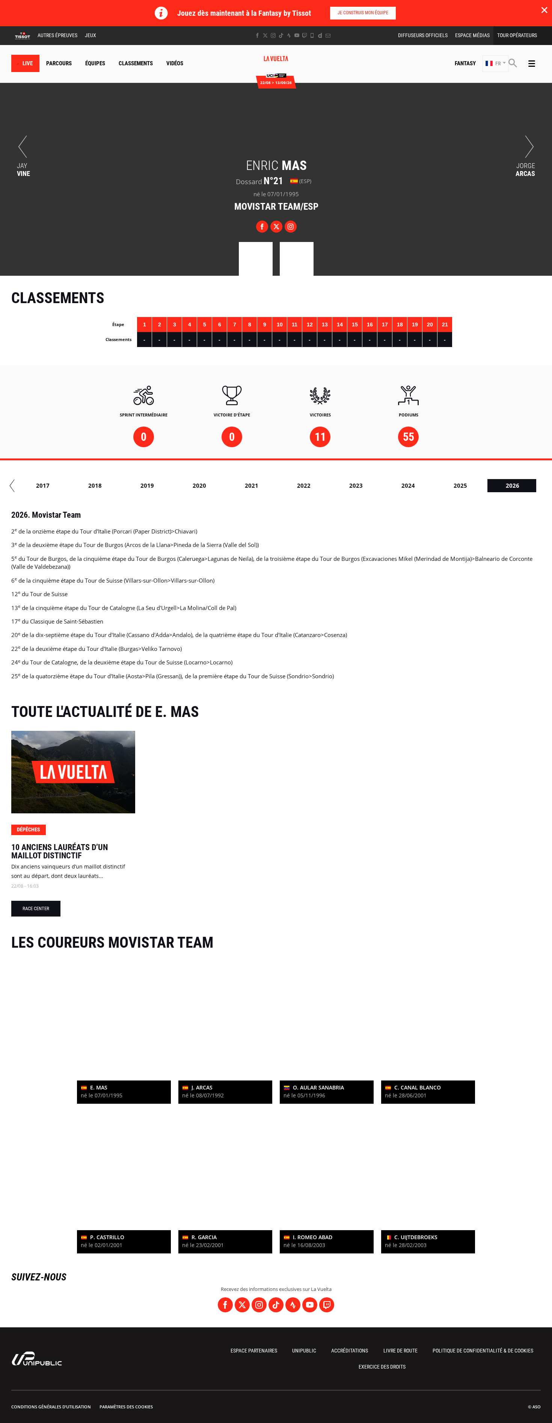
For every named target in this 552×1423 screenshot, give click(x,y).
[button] (495, 63)
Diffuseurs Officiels (423, 35)
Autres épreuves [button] (57, 35)
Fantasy (465, 63)
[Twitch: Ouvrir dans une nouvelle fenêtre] (304, 35)
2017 (43, 485)
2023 (356, 485)
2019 (147, 485)
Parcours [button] (59, 63)
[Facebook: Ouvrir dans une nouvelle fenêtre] (257, 35)
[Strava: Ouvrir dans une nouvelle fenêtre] (289, 35)
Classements (136, 63)
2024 (408, 485)
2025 (460, 485)
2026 (512, 485)
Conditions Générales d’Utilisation (51, 1406)
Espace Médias (472, 35)
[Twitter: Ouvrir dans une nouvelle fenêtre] (265, 35)
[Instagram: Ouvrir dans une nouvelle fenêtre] (273, 35)
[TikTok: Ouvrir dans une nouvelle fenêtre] (281, 35)
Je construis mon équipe (363, 12)
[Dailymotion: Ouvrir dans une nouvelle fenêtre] (320, 35)
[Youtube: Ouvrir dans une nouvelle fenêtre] (297, 35)
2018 (95, 485)
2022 (304, 485)
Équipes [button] (95, 63)
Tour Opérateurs (517, 35)
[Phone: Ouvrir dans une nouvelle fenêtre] (312, 35)
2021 (251, 485)
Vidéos (174, 63)
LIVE (28, 63)
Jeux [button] (90, 35)
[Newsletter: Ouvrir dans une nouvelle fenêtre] (328, 35)
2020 (199, 485)
